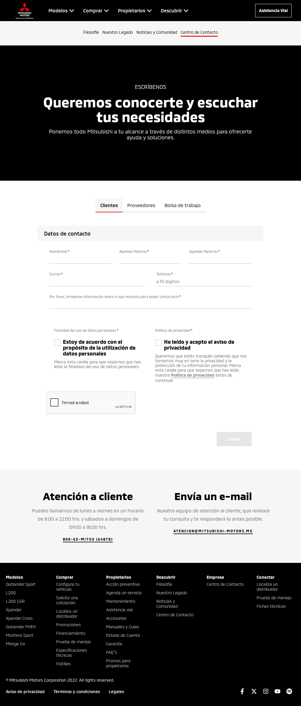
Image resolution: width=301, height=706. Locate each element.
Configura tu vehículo (67, 587)
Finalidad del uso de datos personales (86, 330)
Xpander (13, 609)
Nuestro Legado (117, 32)
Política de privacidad (174, 330)
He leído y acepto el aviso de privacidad (199, 345)
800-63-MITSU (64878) (88, 539)
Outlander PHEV (21, 626)
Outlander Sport (21, 584)
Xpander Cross (19, 618)
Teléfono (164, 274)
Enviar (234, 438)
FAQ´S (111, 652)
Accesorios (116, 618)
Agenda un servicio (124, 592)
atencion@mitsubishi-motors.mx (213, 531)
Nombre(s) (59, 251)
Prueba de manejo (73, 641)
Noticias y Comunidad (156, 32)
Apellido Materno (204, 251)
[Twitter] (254, 691)
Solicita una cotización (67, 600)
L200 (11, 592)
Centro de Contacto (199, 32)
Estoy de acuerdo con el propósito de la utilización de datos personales (99, 347)
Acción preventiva (123, 584)
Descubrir (165, 577)
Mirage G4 (15, 643)
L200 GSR (15, 601)
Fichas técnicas (271, 606)
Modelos (14, 577)
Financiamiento (70, 633)
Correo (56, 274)
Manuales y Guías (122, 626)
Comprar (64, 577)
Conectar (266, 577)
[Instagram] (266, 691)
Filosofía (91, 32)
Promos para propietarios (118, 663)
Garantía (114, 643)
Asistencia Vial (273, 10)
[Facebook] (242, 691)
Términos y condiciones (76, 691)
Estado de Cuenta (123, 635)
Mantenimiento (120, 601)
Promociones (68, 624)
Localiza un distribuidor (66, 614)
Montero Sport (20, 635)
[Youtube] (277, 691)
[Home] (24, 10)
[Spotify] (289, 691)
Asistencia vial (119, 609)
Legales (116, 691)
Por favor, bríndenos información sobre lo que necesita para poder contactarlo (115, 296)
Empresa (215, 577)
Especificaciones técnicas (71, 653)
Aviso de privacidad (25, 691)
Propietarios (118, 577)
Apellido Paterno (134, 251)
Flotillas (63, 663)
